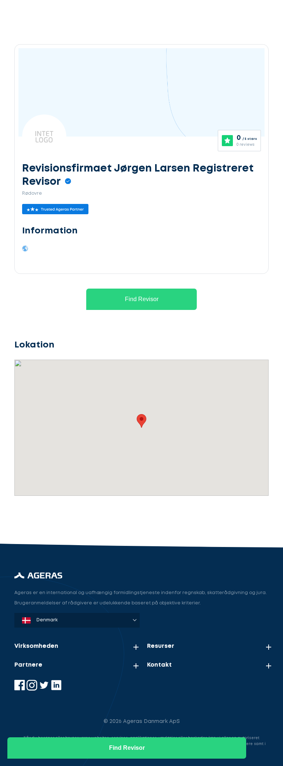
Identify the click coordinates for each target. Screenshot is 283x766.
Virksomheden (36, 646)
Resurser (160, 646)
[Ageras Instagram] (33, 689)
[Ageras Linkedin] (56, 689)
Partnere (28, 665)
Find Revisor (141, 299)
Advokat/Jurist (64, 517)
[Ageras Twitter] (45, 689)
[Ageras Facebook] (20, 689)
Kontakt (159, 665)
